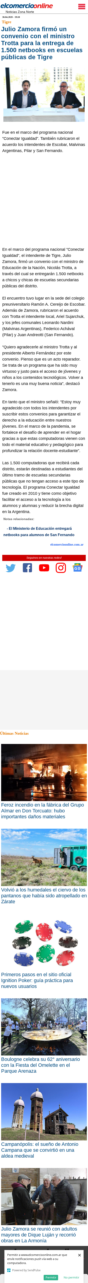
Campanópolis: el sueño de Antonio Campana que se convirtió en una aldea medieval (39, 1150)
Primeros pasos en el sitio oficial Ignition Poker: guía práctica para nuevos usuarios (37, 980)
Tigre (6, 22)
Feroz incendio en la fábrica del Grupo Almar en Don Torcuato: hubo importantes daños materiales (42, 810)
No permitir (71, 1277)
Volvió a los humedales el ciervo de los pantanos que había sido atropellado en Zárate (44, 895)
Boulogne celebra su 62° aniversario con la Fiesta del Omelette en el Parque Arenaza (40, 1065)
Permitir (51, 1277)
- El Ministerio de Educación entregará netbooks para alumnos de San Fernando (38, 532)
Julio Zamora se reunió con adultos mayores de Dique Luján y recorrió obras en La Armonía (39, 1234)
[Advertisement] (44, 200)
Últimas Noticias (14, 733)
